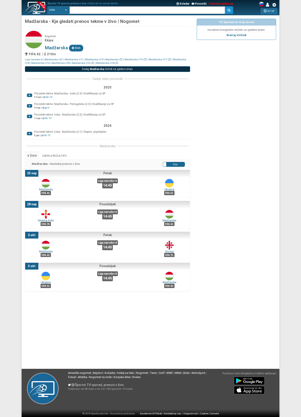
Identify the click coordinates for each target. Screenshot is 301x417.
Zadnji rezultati (54, 155)
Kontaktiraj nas (172, 413)
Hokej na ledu (125, 373)
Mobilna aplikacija (221, 3)
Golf (161, 373)
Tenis (153, 373)
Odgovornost (190, 413)
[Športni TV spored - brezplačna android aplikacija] (249, 380)
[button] (59, 10)
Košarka (110, 373)
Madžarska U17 (74, 59)
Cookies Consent (209, 413)
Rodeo (136, 377)
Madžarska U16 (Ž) (83, 63)
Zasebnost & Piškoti (151, 413)
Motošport (198, 373)
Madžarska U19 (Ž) (135, 59)
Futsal (72, 377)
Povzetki (200, 3)
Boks (186, 373)
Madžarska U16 (40, 63)
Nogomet (142, 373)
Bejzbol (98, 373)
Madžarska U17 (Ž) (160, 59)
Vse (175, 164)
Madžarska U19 (94, 59)
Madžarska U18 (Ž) (107, 63)
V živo (32, 155)
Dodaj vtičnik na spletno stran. (107, 69)
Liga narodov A (34, 59)
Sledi (77, 48)
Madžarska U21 (54, 59)
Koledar (184, 3)
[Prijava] (268, 5)
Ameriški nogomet (79, 373)
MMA (178, 373)
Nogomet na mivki (100, 377)
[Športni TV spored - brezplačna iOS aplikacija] (249, 389)
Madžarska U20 (61, 63)
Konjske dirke (122, 377)
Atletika (82, 377)
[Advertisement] (236, 73)
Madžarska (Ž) (114, 59)
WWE (169, 373)
